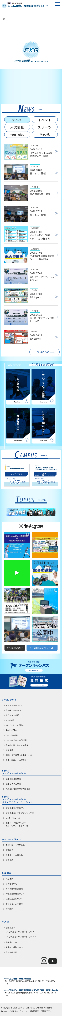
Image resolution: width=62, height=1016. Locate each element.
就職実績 (9, 750)
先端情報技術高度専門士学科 (18, 789)
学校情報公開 (11, 952)
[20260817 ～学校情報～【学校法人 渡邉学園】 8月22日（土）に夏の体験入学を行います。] (17, 601)
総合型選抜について (14, 898)
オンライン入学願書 (14, 903)
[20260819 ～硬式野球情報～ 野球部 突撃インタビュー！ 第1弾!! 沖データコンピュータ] (17, 573)
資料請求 (9, 908)
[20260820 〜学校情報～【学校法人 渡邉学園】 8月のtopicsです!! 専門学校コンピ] (45, 545)
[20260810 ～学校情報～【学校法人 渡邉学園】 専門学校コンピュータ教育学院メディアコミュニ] (17, 629)
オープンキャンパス (14, 705)
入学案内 (9, 878)
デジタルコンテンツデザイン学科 (20, 812)
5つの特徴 (10, 720)
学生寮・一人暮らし (14, 854)
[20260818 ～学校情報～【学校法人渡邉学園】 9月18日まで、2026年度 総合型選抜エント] (45, 573)
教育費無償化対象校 (14, 888)
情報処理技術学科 (13, 779)
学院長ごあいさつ (13, 710)
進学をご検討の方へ (14, 947)
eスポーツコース (13, 817)
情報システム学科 (13, 784)
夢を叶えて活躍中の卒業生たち (19, 755)
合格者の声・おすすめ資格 (17, 745)
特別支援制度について (15, 893)
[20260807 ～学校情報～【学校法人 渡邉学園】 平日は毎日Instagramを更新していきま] (45, 629)
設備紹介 (9, 850)
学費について (11, 883)
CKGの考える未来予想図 (16, 740)
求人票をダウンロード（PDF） (22, 931)
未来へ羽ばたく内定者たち (17, 760)
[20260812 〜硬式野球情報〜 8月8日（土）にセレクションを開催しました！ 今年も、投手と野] (45, 601)
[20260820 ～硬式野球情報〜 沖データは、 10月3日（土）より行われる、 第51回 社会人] (17, 545)
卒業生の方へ (11, 942)
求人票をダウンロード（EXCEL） (23, 936)
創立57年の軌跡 (12, 715)
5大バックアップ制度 (15, 725)
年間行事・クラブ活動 (15, 845)
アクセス (9, 859)
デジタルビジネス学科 (15, 807)
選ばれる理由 (11, 730)
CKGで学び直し (12, 735)
